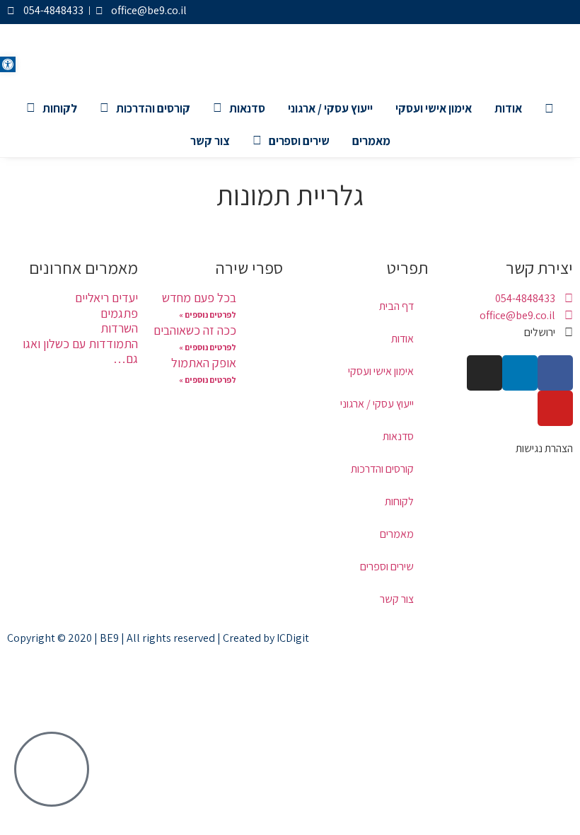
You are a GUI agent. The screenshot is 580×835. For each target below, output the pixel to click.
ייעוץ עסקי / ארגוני (330, 108)
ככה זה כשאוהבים (194, 330)
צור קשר (210, 141)
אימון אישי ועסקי (433, 108)
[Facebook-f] (563, 12)
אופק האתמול (203, 363)
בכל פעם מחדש (199, 297)
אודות (508, 108)
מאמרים (371, 141)
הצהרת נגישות (544, 448)
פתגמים (119, 313)
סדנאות (247, 108)
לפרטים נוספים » (207, 314)
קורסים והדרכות (153, 108)
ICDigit (293, 637)
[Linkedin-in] (540, 12)
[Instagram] (516, 12)
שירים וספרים (299, 141)
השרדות (119, 328)
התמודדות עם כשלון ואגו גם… (80, 351)
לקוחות (59, 108)
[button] (8, 64)
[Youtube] (493, 12)
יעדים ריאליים (106, 297)
